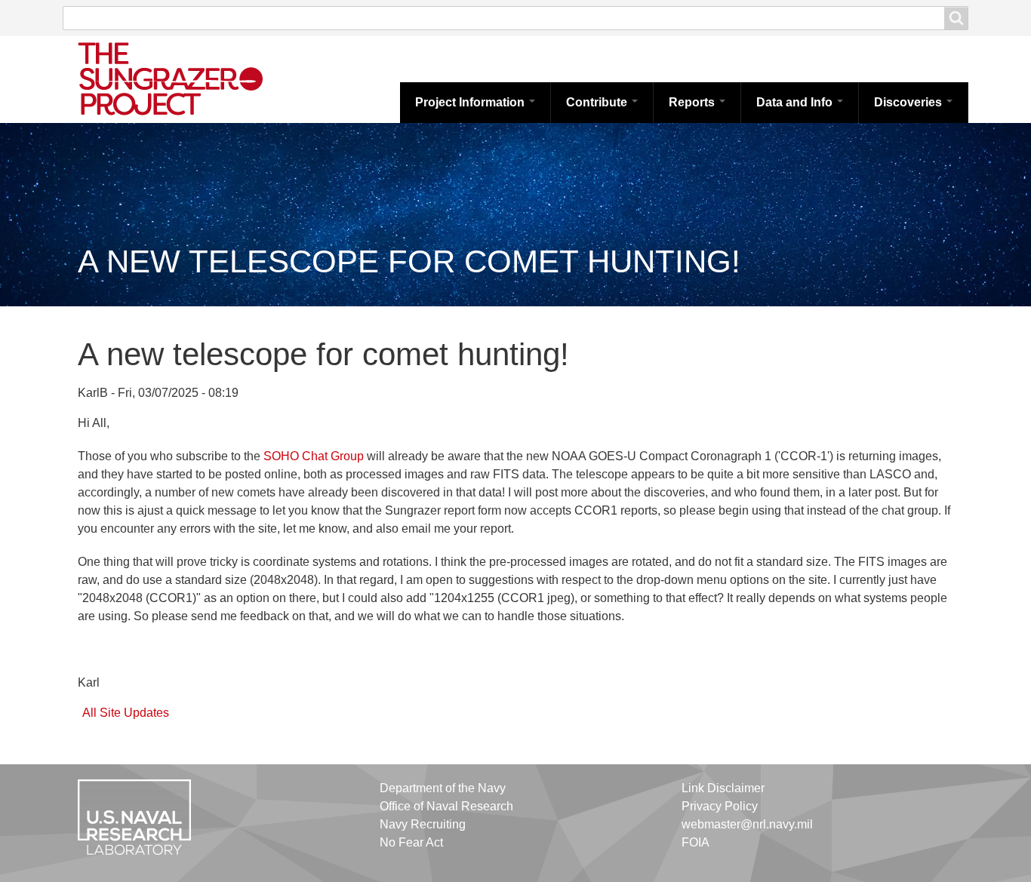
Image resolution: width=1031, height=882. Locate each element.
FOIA (695, 842)
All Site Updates (125, 712)
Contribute (598, 102)
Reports (693, 102)
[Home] (187, 77)
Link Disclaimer (723, 788)
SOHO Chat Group (313, 456)
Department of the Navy (443, 788)
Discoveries (909, 102)
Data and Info (796, 102)
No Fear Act (411, 842)
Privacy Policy (720, 806)
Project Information (471, 102)
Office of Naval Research (446, 806)
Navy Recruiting (423, 824)
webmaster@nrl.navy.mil (747, 824)
